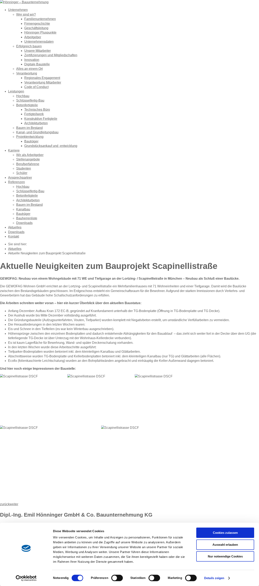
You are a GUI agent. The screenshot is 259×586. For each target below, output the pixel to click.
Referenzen (16, 182)
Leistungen (16, 91)
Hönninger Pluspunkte (40, 32)
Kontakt (13, 236)
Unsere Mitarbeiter (37, 50)
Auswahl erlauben (225, 544)
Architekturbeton (36, 123)
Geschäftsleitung (36, 28)
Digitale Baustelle (37, 64)
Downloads (24, 223)
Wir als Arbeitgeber (30, 155)
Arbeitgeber (32, 37)
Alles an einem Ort (29, 68)
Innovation (31, 60)
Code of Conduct (36, 87)
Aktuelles (14, 227)
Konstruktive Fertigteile (40, 118)
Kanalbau (23, 209)
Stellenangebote (28, 159)
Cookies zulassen (225, 532)
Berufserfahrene (27, 164)
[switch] (117, 578)
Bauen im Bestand (29, 128)
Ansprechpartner (20, 177)
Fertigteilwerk (34, 114)
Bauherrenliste (26, 218)
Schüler (21, 173)
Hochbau (22, 96)
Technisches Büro (37, 109)
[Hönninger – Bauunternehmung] (24, 2)
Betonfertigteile (27, 105)
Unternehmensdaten (39, 41)
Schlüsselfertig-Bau (30, 100)
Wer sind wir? (26, 14)
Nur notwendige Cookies (225, 556)
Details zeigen (214, 578)
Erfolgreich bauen (29, 46)
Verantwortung (26, 73)
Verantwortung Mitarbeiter (42, 82)
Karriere (14, 150)
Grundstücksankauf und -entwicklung (50, 146)
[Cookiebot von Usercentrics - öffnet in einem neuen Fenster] (26, 578)
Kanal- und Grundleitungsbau (37, 132)
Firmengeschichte (37, 23)
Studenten (23, 168)
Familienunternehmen (40, 19)
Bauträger (31, 141)
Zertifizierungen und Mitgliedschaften (50, 55)
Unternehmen (18, 10)
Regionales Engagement (42, 78)
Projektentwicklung (30, 136)
